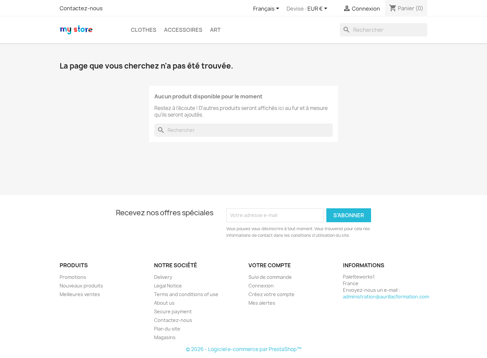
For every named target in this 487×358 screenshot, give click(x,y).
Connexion (261, 285)
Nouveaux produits (81, 285)
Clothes (143, 29)
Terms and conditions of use (186, 294)
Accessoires (183, 29)
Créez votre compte (271, 294)
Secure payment (173, 311)
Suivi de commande (270, 277)
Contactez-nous (81, 8)
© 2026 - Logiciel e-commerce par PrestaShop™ (243, 349)
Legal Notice (168, 285)
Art (215, 29)
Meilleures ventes (80, 294)
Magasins (165, 337)
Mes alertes (261, 303)
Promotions (73, 277)
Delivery (163, 277)
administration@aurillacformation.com (386, 296)
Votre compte (269, 265)
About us (164, 303)
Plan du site (167, 329)
